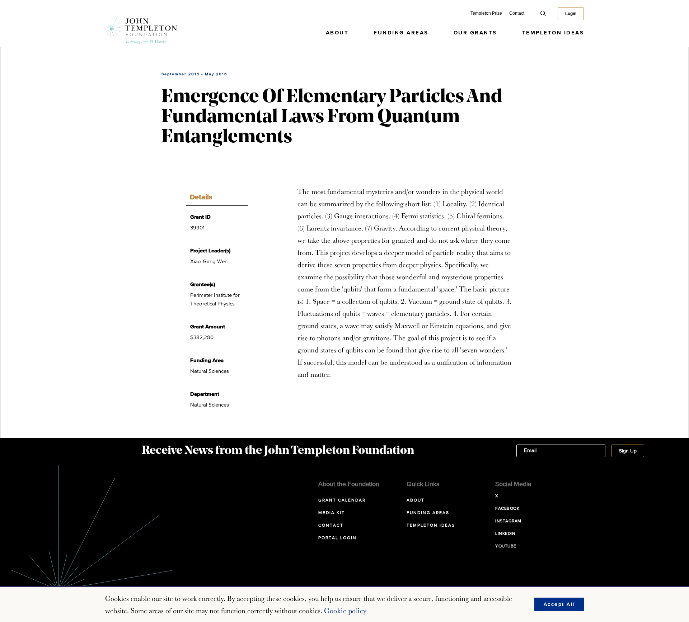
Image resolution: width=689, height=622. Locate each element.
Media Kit (331, 513)
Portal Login (337, 538)
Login (570, 13)
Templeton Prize (486, 13)
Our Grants (475, 32)
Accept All (559, 604)
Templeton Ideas (553, 32)
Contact (516, 13)
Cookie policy (345, 610)
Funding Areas (401, 32)
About (337, 32)
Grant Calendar (342, 500)
